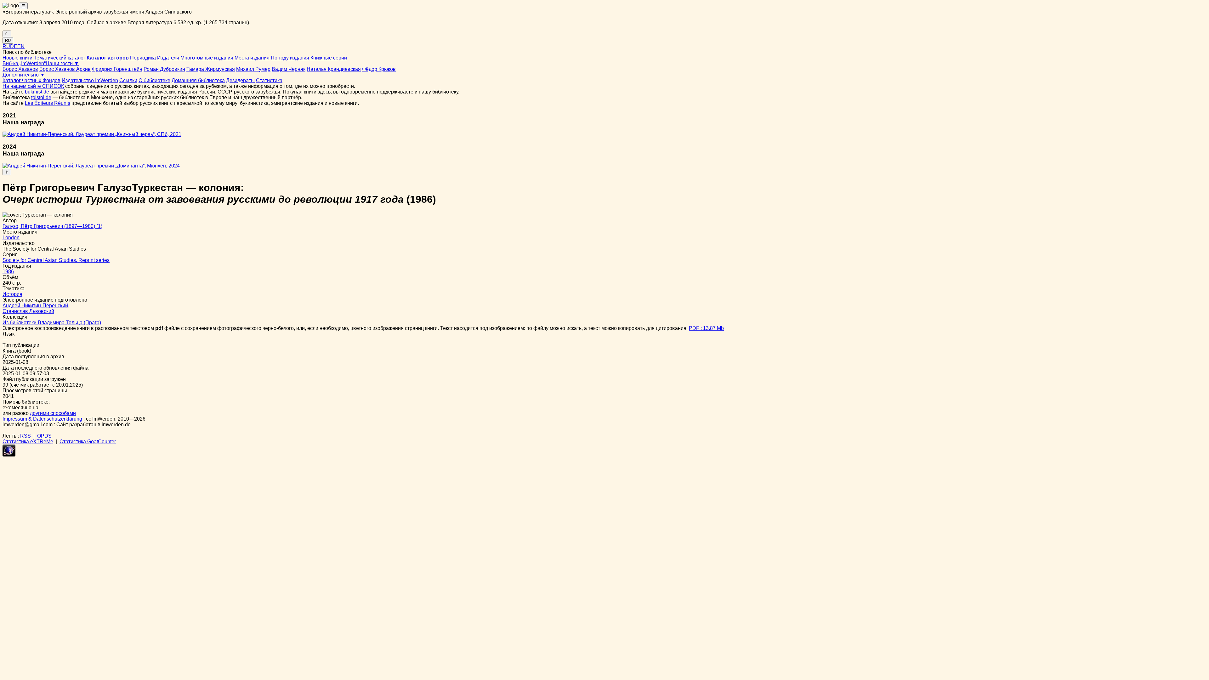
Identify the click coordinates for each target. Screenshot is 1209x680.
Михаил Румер (253, 69)
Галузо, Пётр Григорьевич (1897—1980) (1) (52, 226)
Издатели (168, 57)
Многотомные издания (206, 57)
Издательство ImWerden (90, 80)
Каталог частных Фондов (31, 80)
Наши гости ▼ (62, 63)
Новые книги (17, 57)
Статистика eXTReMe (28, 441)
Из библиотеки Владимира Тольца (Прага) (52, 322)
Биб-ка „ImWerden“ (24, 63)
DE (13, 46)
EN (21, 46)
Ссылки (128, 80)
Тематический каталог (59, 57)
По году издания (290, 57)
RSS (25, 436)
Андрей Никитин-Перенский (35, 305)
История (12, 294)
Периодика (143, 57)
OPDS (44, 436)
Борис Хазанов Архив (65, 69)
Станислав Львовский (28, 311)
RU (8, 40)
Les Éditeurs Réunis (47, 103)
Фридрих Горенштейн (117, 69)
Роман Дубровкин (164, 69)
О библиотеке (154, 80)
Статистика (269, 80)
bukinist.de (37, 91)
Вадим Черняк (288, 69)
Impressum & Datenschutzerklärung (42, 419)
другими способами (53, 413)
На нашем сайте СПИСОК (33, 86)
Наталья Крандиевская (334, 69)
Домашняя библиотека (198, 80)
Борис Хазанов (20, 69)
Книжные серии (328, 57)
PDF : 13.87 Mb (706, 328)
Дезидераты (240, 80)
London (11, 237)
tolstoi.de (41, 97)
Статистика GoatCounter (88, 441)
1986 (8, 271)
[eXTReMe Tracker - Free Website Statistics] (9, 454)
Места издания (252, 57)
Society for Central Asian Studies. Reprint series (56, 260)
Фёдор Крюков (379, 69)
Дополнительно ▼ (24, 74)
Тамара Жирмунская (210, 69)
